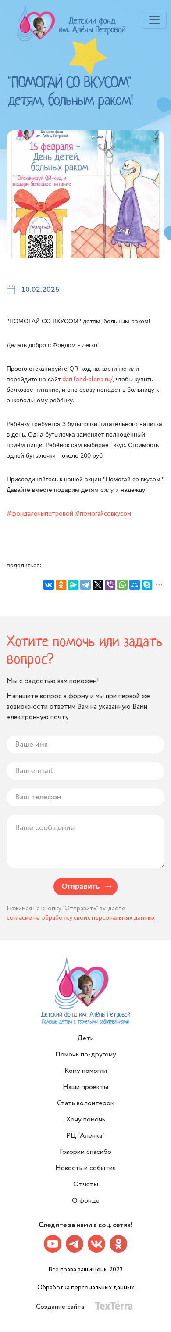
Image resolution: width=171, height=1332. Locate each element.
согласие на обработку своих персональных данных (81, 917)
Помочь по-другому (85, 1054)
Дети (85, 1038)
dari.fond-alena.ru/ (87, 379)
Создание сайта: (62, 1307)
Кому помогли (85, 1071)
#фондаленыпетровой (40, 513)
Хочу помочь (85, 1119)
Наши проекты (85, 1087)
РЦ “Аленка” (85, 1136)
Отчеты (85, 1184)
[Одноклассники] (61, 585)
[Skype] (147, 585)
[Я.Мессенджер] (73, 585)
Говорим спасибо (85, 1152)
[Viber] (110, 585)
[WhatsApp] (122, 585)
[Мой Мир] (134, 585)
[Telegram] (85, 585)
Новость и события (85, 1168)
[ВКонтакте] (48, 585)
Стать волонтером (85, 1103)
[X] (98, 585)
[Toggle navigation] (154, 20)
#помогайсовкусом (103, 513)
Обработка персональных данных (85, 1287)
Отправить (81, 887)
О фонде (86, 1201)
